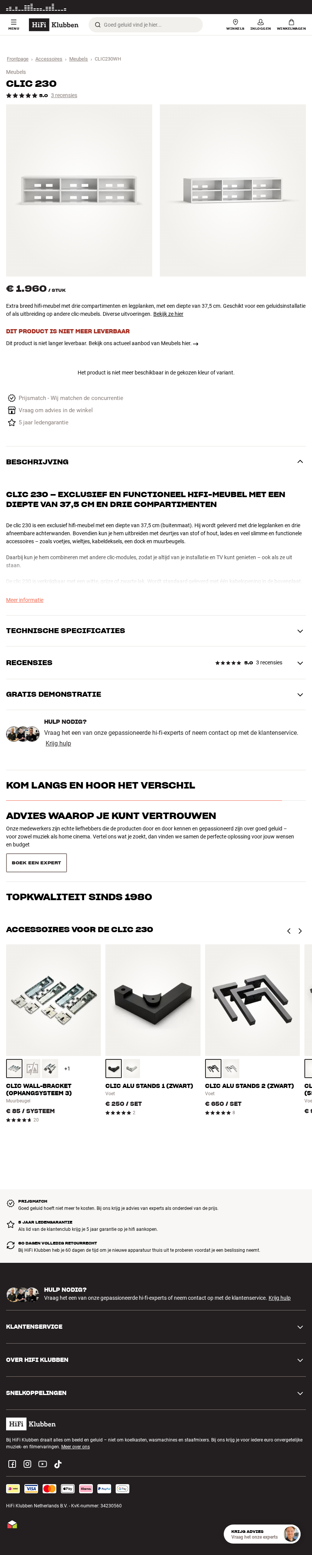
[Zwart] (50, 1041)
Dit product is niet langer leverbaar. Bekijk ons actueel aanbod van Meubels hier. (99, 343)
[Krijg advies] (291, 1534)
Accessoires (48, 59)
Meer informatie (290, 7)
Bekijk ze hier (168, 314)
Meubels (78, 59)
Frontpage (18, 59)
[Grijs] (14, 1041)
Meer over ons (75, 1419)
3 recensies (64, 95)
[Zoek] (97, 24)
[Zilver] (131, 1041)
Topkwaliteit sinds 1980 (79, 846)
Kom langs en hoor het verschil (100, 785)
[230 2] (233, 190)
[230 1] (79, 190)
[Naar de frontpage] (53, 24)
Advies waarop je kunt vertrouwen (111, 816)
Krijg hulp (58, 743)
